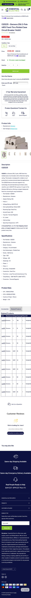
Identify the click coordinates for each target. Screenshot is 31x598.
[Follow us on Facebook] (3, 577)
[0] (28, 10)
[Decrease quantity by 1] (9, 65)
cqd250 (3, 377)
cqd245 (3, 369)
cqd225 (3, 392)
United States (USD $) (7, 569)
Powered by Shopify (6, 594)
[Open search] (22, 9)
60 (17, 384)
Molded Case (14, 128)
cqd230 (3, 343)
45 (17, 369)
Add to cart (15, 71)
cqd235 (3, 351)
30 (17, 343)
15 (17, 328)
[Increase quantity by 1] (17, 65)
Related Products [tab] (16, 309)
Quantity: (4, 65)
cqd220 (3, 336)
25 (17, 392)
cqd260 (3, 384)
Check (3, 85)
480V (14, 351)
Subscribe (7, 528)
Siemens (13, 126)
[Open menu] (2, 9)
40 (17, 360)
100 (17, 320)
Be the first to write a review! (15, 433)
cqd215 (3, 328)
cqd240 (3, 360)
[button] (28, 10)
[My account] (25, 9)
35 (17, 351)
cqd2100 (4, 320)
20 (17, 336)
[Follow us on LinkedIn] (6, 577)
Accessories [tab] (5, 309)
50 (17, 377)
